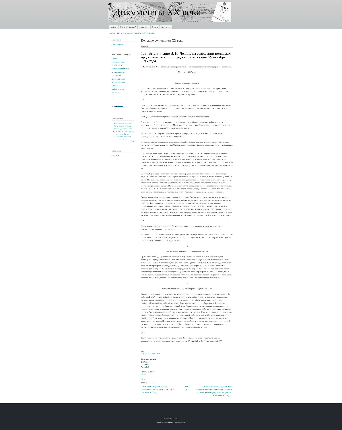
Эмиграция (122, 139)
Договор (123, 128)
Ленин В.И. (145, 367)
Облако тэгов (118, 44)
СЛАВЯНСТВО (116, 76)
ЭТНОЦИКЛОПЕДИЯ (119, 72)
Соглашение (118, 136)
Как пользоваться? (128, 27)
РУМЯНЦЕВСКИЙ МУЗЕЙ (120, 69)
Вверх (186, 388)
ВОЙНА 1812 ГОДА (118, 89)
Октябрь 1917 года (148, 354)
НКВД (120, 131)
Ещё (132, 141)
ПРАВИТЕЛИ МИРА (118, 79)
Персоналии (144, 27)
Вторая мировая (125, 126)
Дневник (116, 129)
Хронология (166, 27)
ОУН (125, 131)
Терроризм (127, 136)
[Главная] (170, 12)
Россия (143, 374)
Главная (113, 27)
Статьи (116, 155)
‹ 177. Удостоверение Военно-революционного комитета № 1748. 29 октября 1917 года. (158, 389)
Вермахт (121, 123)
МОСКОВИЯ (116, 93)
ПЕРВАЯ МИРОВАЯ (118, 82)
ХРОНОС (115, 59)
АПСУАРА (115, 86)
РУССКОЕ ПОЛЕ (117, 65)
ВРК (115, 123)
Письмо (126, 134)
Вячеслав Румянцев (177, 422)
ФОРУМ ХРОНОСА (118, 62)
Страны (155, 27)
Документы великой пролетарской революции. (136, 33)
